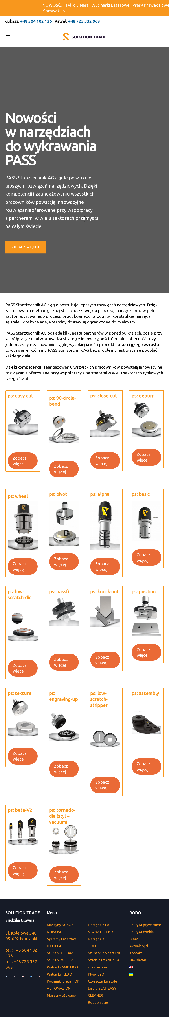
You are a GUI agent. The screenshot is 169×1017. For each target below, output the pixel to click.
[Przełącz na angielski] (146, 967)
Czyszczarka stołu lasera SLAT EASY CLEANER (102, 988)
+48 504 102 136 (36, 21)
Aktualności (138, 946)
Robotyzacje (98, 1002)
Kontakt (135, 953)
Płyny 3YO (96, 974)
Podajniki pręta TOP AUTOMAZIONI (63, 984)
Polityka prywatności (145, 925)
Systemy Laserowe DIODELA (61, 942)
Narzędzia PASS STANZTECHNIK (101, 928)
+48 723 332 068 (84, 21)
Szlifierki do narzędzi (104, 953)
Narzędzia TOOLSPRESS (99, 942)
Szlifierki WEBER (60, 960)
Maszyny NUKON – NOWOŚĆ (61, 928)
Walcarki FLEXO (59, 974)
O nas (134, 939)
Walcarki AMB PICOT (63, 967)
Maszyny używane (61, 995)
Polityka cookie (141, 932)
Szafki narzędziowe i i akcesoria (103, 963)
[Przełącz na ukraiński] (146, 974)
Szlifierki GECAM (60, 953)
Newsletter (137, 960)
